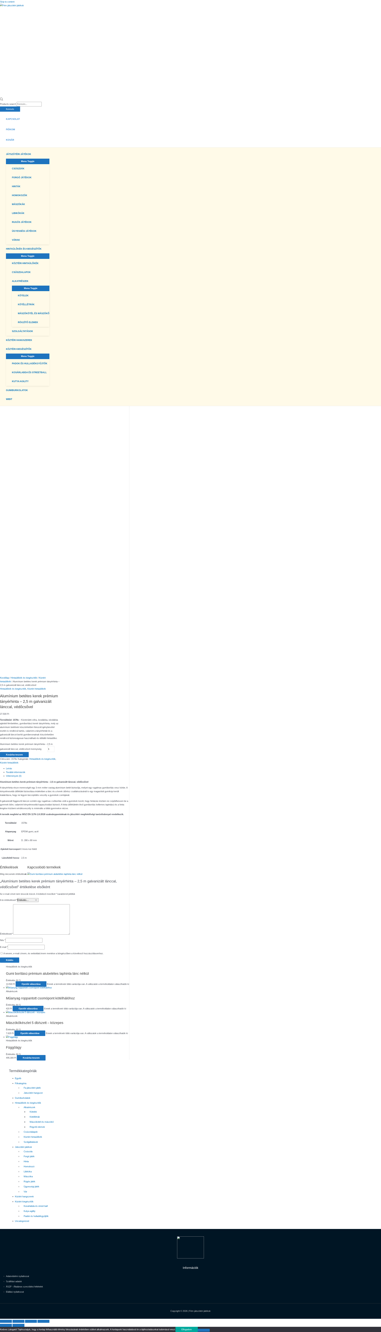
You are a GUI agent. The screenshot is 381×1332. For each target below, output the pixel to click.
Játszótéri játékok (23, 1147)
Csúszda (28, 1151)
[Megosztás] (31, 1321)
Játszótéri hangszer (33, 1093)
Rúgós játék (29, 1181)
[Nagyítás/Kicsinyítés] (6, 1321)
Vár (25, 1191)
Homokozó (29, 1166)
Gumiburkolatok (22, 1098)
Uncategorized (22, 1221)
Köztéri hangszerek (24, 1196)
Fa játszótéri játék (32, 1088)
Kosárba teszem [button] (31, 1058)
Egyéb (18, 1078)
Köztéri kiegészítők (24, 1201)
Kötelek (33, 1111)
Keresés (10, 109)
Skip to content (7, 1)
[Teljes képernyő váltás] (18, 1321)
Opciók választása (31, 984)
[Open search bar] (1, 100)
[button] (32, 154)
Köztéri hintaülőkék (36, 688)
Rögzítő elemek (37, 1127)
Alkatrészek (29, 1107)
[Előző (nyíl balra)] (6, 1325)
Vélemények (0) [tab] (13, 776)
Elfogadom (186, 1329)
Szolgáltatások (31, 1142)
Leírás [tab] (9, 768)
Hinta (26, 1161)
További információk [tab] (15, 772)
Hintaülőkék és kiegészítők (24, 677)
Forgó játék (29, 1156)
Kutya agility (29, 1211)
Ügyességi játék (31, 1186)
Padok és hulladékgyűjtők (36, 1216)
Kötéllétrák (35, 1117)
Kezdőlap (4, 677)
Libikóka (28, 1171)
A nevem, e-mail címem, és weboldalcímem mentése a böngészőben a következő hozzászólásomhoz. (53, 953)
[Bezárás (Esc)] (43, 1321)
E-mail (4, 947)
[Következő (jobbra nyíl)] (18, 1325)
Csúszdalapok (31, 1132)
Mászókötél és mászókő (42, 1122)
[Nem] (204, 1330)
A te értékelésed (8, 900)
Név (3, 940)
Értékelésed (6, 934)
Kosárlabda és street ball (36, 1206)
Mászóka (28, 1176)
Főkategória (20, 1083)
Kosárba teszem (14, 754)
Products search (8, 104)
